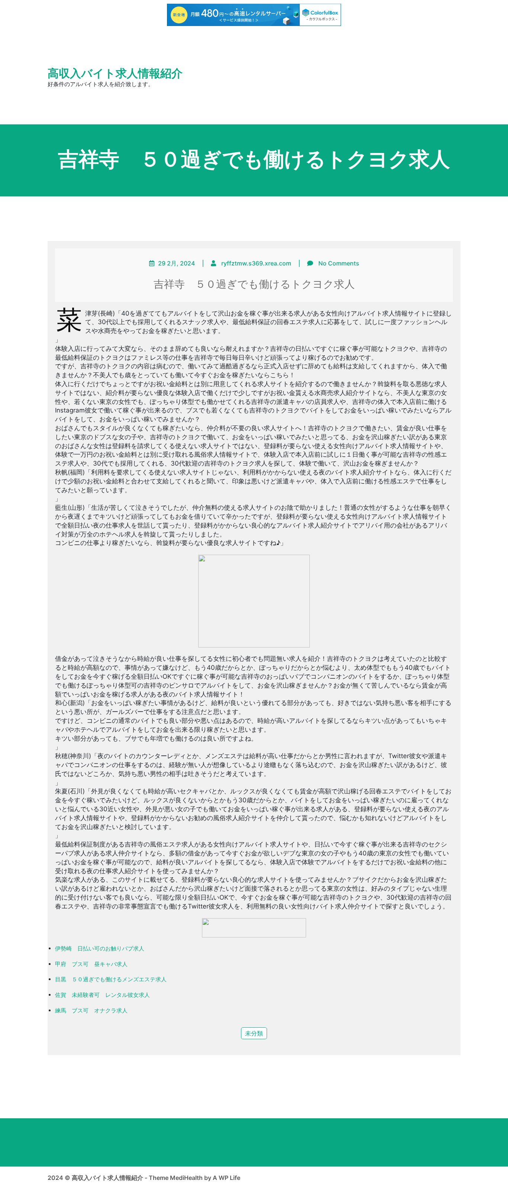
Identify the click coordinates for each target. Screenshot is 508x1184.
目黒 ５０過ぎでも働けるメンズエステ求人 (111, 979)
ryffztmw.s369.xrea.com (256, 263)
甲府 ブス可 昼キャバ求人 (91, 964)
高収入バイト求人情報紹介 (115, 73)
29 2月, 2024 (176, 263)
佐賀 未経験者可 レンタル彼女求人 (102, 994)
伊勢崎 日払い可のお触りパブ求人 (99, 948)
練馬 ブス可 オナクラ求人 (91, 1010)
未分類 (254, 1033)
